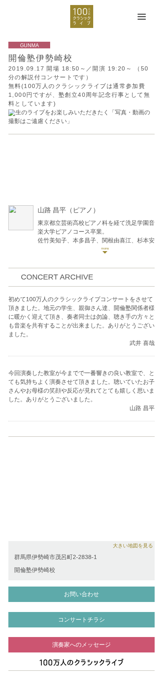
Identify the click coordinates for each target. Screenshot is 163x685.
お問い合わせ (81, 594)
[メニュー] (141, 17)
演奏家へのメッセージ (81, 644)
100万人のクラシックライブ (81, 16)
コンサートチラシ (81, 619)
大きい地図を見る (133, 546)
